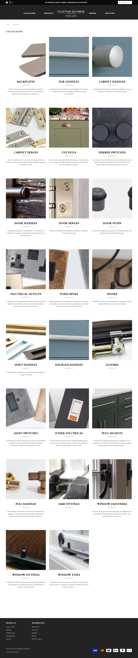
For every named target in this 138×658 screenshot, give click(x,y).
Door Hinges (69, 223)
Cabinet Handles (112, 81)
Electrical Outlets (26, 294)
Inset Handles (26, 365)
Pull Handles (26, 504)
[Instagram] (7, 2)
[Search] (119, 2)
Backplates (26, 81)
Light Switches (26, 433)
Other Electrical (69, 433)
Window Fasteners (112, 504)
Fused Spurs (69, 294)
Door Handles (26, 223)
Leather (112, 365)
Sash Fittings (69, 504)
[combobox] (126, 2)
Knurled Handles (69, 365)
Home (8, 24)
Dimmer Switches (112, 152)
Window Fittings (25, 575)
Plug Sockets (112, 433)
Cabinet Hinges (26, 152)
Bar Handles (69, 81)
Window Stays (69, 575)
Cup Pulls (69, 152)
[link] (11, 2)
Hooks (112, 294)
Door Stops (112, 223)
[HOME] (71, 13)
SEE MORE (26, 100)
